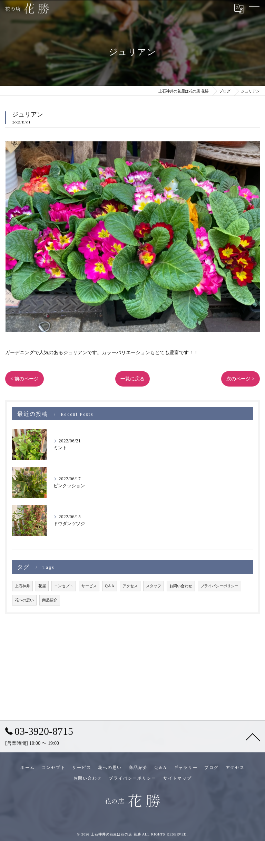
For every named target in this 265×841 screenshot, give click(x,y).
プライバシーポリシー (219, 586)
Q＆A (109, 586)
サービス (89, 586)
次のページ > (240, 378)
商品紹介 (49, 600)
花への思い (24, 600)
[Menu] (254, 8)
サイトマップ (177, 778)
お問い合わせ (180, 586)
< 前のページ (24, 378)
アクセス (130, 586)
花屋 (42, 586)
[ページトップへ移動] (253, 736)
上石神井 (22, 586)
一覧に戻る (132, 378)
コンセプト (63, 586)
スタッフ (153, 586)
